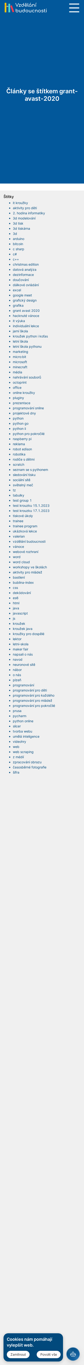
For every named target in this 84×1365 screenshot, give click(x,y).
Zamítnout (18, 1354)
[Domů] (26, 7)
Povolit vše (48, 1354)
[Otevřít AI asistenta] (73, 1354)
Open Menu (74, 8)
